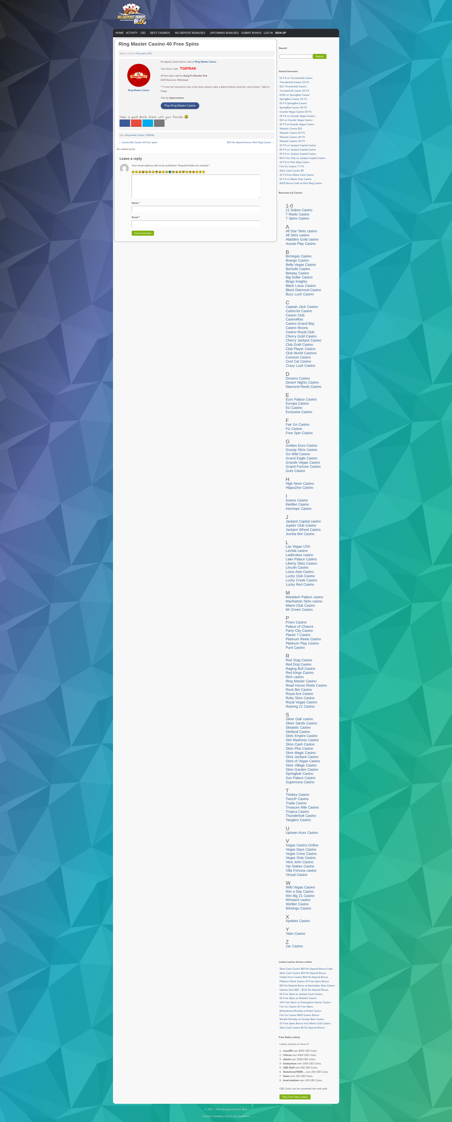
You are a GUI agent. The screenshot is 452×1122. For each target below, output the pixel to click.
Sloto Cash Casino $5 (291, 170)
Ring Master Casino (134, 135)
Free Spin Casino (299, 433)
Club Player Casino (301, 349)
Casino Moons (297, 328)
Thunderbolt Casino (301, 816)
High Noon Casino (300, 483)
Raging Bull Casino (300, 669)
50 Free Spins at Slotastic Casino (298, 998)
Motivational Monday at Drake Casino (300, 1010)
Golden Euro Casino (301, 445)
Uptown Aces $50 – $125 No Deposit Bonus (303, 989)
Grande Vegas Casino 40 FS (295, 111)
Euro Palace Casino (301, 399)
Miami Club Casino (300, 605)
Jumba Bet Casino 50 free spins (137, 142)
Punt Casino (295, 647)
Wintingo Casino (298, 908)
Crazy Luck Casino (300, 366)
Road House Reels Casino (306, 685)
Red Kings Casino (300, 673)
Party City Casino (299, 631)
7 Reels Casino (297, 214)
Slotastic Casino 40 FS (292, 137)
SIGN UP (280, 32)
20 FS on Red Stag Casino (294, 162)
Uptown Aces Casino (302, 833)
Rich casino (295, 677)
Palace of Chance (299, 626)
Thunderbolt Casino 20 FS (294, 82)
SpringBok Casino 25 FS (293, 99)
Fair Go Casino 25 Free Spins (296, 1006)
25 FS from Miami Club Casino (296, 174)
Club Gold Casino (299, 344)
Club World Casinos (301, 353)
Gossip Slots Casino (301, 450)
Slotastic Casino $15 (290, 128)
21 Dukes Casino (299, 210)
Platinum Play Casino (302, 643)
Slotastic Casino (298, 727)
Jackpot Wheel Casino (303, 530)
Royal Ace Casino (299, 694)
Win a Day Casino (300, 891)
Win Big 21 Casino (300, 896)
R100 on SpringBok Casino (294, 95)
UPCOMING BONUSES (224, 32)
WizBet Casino (297, 904)
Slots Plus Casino (299, 748)
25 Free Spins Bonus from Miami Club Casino (305, 1023)
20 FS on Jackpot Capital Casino (297, 145)
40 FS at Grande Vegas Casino (296, 124)
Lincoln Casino (297, 567)
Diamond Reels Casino (303, 387)
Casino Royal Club (300, 332)
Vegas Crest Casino (301, 854)
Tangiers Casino (298, 820)
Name (136, 203)
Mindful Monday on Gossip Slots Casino (301, 1019)
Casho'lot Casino (299, 311)
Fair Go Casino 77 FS (291, 166)
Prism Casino (296, 622)
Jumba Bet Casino (300, 534)
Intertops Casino (298, 509)
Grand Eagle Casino (301, 458)
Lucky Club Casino (300, 576)
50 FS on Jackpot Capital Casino (297, 149)
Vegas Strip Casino (301, 858)
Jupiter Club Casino (301, 525)
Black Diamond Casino (303, 290)
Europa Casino (297, 403)
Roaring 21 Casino (300, 706)
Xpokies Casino (298, 921)
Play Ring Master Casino (180, 105)
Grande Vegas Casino (303, 462)
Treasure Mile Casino (302, 807)
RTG (149, 53)
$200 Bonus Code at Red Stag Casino (300, 183)
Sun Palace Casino (300, 778)
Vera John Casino (299, 862)
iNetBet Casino (297, 504)
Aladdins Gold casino (302, 239)
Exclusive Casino (299, 412)
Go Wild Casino (298, 454)
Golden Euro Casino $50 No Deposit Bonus (303, 977)
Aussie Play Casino (301, 244)
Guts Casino (295, 471)
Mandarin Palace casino (304, 597)
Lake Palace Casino (301, 559)
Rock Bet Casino (299, 690)
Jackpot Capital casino (303, 521)
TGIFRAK (149, 135)
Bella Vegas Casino (301, 265)
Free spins (141, 53)
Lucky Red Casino (300, 584)
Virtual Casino (296, 875)
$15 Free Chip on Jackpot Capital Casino (302, 158)
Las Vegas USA (298, 546)
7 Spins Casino (297, 218)
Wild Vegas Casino (300, 887)
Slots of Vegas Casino (303, 761)
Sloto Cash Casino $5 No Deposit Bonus (302, 1027)
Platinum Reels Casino (303, 639)
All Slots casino (297, 235)
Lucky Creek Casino (301, 580)
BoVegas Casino (298, 256)
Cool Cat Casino (298, 361)
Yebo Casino (295, 934)
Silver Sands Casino (301, 723)
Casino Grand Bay (300, 323)
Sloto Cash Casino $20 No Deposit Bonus (302, 973)
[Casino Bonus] (131, 31)
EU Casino (294, 408)
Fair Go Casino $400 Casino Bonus (299, 1015)
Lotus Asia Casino (300, 572)
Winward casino (298, 900)
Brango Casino (297, 260)
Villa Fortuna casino (301, 870)
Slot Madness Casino (302, 740)
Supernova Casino (300, 782)
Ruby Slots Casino (300, 698)
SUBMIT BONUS (251, 32)
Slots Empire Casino (301, 736)
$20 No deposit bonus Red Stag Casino (250, 142)
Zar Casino (294, 946)
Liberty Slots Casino (301, 563)
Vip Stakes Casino (300, 866)
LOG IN (268, 32)
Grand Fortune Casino (303, 466)
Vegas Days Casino (301, 849)
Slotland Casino (298, 732)
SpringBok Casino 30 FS (293, 107)
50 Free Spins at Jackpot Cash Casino (300, 994)
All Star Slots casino (301, 231)
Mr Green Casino (299, 609)
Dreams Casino (298, 378)
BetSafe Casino (298, 269)
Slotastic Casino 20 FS (292, 132)
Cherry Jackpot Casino (303, 340)
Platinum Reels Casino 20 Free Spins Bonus (304, 981)
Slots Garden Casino (302, 769)
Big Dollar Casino (299, 277)
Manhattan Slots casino (304, 601)
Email (136, 217)
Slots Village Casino (301, 765)
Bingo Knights (296, 281)
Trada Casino (296, 803)
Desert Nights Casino (302, 382)
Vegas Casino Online (302, 845)
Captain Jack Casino (302, 307)
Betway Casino (297, 273)
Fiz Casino (294, 429)
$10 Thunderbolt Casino (293, 86)
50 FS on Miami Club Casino (295, 179)
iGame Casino (297, 500)
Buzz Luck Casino (300, 294)
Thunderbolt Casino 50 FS (294, 90)
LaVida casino (297, 551)
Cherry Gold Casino (301, 336)
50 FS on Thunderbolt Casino (296, 78)
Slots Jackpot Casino (302, 757)
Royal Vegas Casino (301, 702)
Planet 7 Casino (298, 635)
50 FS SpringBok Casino (293, 103)
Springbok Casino (299, 774)
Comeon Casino (298, 357)
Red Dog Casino (298, 664)
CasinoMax (294, 319)
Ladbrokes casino (299, 555)
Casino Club (295, 315)
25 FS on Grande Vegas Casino (297, 116)
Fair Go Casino (297, 424)
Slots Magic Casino (301, 753)
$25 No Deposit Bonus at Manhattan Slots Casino (307, 985)
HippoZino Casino (299, 487)
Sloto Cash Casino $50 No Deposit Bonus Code (306, 968)
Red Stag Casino (299, 660)
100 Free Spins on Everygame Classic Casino (305, 1002)
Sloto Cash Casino (300, 744)
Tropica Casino (297, 812)
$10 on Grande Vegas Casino (296, 120)
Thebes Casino (297, 795)
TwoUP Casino (297, 799)
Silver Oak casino (299, 719)
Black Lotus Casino (301, 286)
